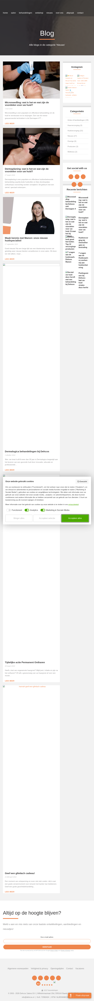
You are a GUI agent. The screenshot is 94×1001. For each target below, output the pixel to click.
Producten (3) (73, 146)
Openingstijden (57, 968)
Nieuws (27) (72, 136)
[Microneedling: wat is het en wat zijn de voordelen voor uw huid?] (31, 80)
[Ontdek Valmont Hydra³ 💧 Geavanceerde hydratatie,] (71, 92)
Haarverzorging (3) (75, 125)
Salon (13, 13)
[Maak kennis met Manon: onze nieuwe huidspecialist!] (31, 215)
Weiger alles (18, 518)
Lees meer (9, 123)
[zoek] (87, 12)
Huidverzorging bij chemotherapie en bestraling (83, 242)
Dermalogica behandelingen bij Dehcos (27, 451)
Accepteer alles (75, 518)
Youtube (74, 184)
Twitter (77, 176)
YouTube (52, 978)
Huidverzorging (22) (75, 131)
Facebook (71, 176)
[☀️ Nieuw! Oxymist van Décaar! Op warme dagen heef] (71, 80)
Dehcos (13, 5)
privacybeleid (73, 504)
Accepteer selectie (47, 518)
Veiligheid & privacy (39, 968)
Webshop (39, 13)
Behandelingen (25, 13)
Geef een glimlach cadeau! (20, 873)
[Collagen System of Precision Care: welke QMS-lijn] (82, 80)
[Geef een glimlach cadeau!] (31, 777)
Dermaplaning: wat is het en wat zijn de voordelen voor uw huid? (27, 170)
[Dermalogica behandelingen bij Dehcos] (31, 355)
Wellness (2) (72, 152)
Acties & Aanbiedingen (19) (78, 120)
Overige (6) (72, 141)
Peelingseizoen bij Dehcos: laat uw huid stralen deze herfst (83, 280)
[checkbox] (13, 510)
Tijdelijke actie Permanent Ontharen (25, 662)
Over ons (59, 13)
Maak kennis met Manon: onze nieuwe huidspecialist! (26, 239)
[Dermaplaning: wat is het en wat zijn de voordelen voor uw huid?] (31, 146)
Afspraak (70, 13)
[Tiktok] (80, 184)
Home (5, 13)
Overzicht (83, 481)
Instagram (83, 176)
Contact (80, 13)
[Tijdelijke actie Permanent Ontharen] (31, 566)
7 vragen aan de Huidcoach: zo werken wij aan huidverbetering (83, 260)
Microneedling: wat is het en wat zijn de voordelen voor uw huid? (27, 103)
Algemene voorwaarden (18, 968)
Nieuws (49, 13)
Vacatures (79, 968)
